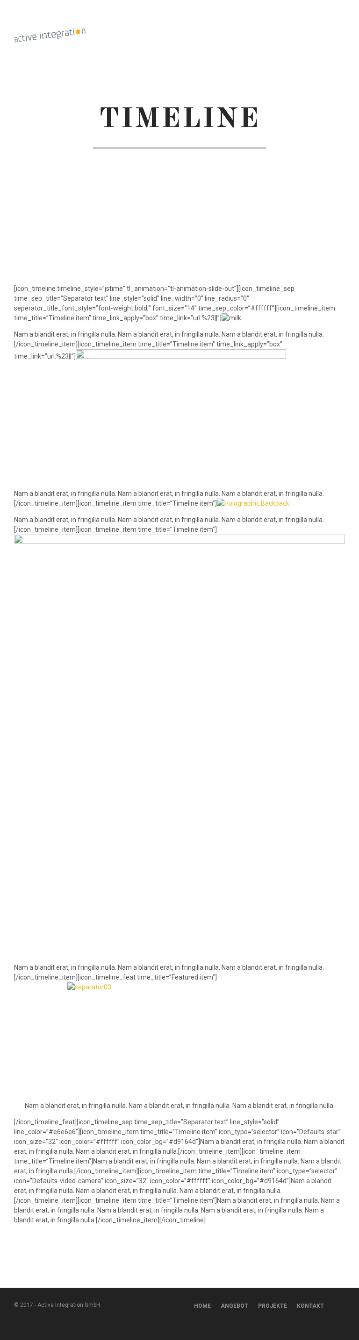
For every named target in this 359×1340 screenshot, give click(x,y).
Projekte (272, 1306)
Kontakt (310, 1306)
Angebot (234, 1306)
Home (202, 1306)
